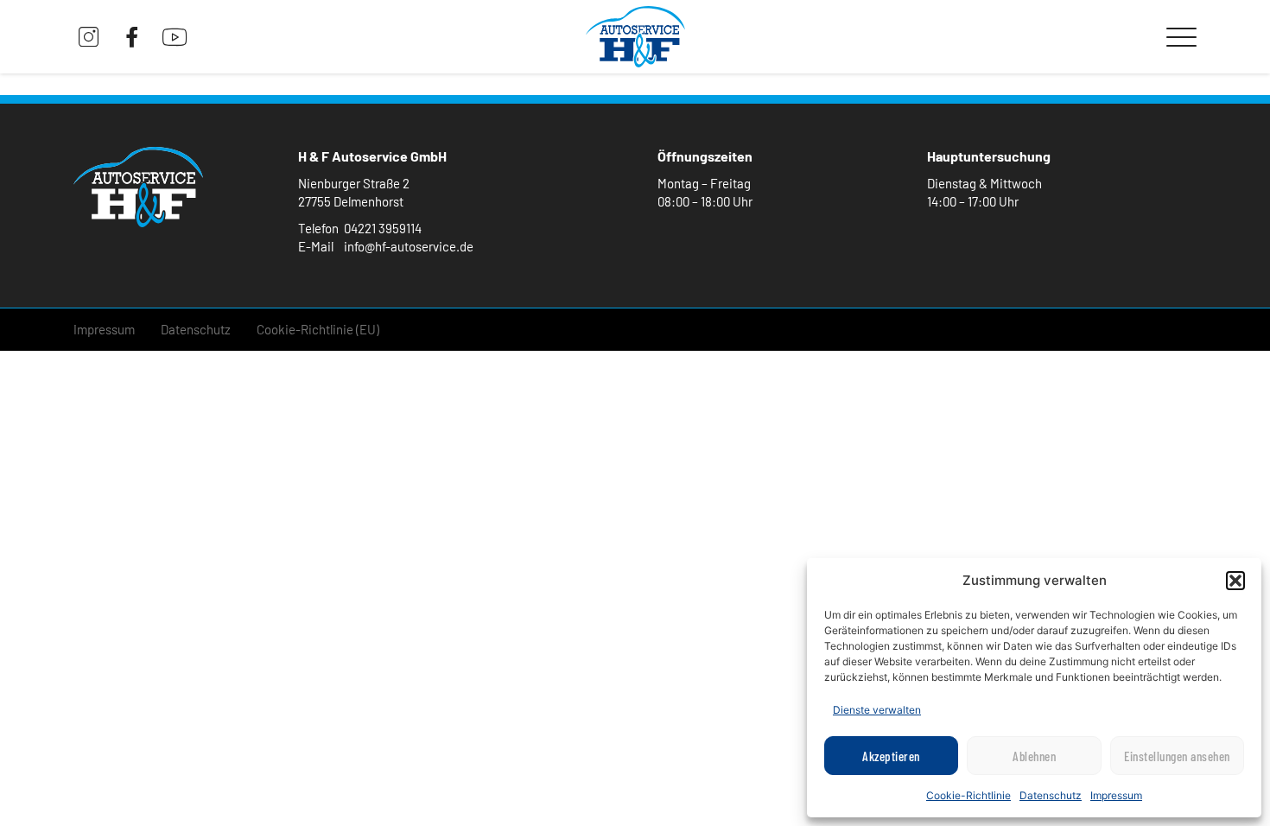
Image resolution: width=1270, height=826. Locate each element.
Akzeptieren (891, 756)
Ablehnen (1034, 756)
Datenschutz (1050, 795)
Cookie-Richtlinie (968, 795)
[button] (1235, 580)
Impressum (1116, 795)
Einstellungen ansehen (1177, 756)
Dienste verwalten (877, 709)
